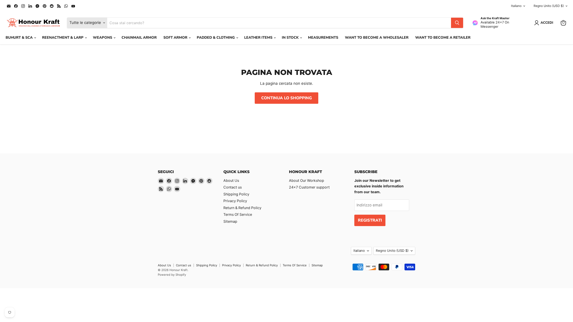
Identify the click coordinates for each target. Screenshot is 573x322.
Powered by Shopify (172, 274)
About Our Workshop (306, 180)
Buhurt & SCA (20, 37)
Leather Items (258, 37)
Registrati (370, 220)
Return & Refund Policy (242, 208)
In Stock (290, 37)
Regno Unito (549, 6)
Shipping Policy (236, 194)
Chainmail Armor (139, 37)
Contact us (232, 187)
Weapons (103, 37)
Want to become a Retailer (442, 37)
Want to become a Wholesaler (376, 37)
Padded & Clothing (216, 37)
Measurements (323, 37)
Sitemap (230, 221)
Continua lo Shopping (286, 98)
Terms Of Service (237, 214)
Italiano (516, 6)
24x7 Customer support (309, 187)
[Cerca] (457, 23)
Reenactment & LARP (63, 37)
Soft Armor (175, 37)
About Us (231, 180)
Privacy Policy (235, 201)
